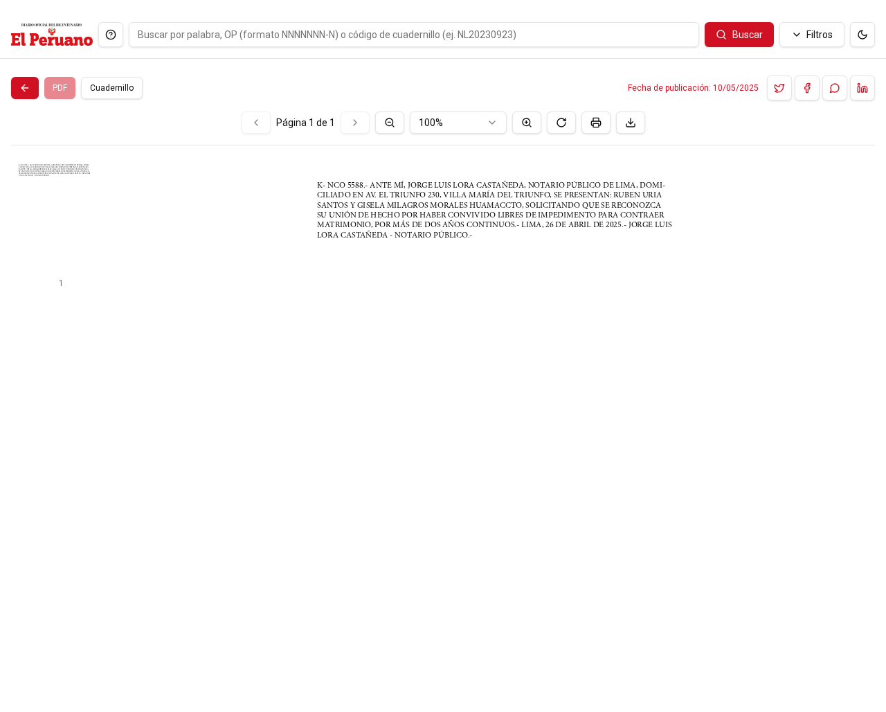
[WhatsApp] (834, 87)
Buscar (747, 34)
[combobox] (458, 123)
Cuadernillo (112, 88)
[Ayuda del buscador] (110, 34)
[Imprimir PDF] (596, 123)
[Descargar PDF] (630, 123)
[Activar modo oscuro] (862, 34)
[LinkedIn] (862, 87)
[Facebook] (807, 87)
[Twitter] (779, 87)
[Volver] (25, 88)
